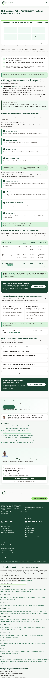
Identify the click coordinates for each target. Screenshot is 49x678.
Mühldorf (41, 651)
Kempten (23, 651)
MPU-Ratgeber (6, 7)
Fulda (27, 611)
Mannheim (2, 637)
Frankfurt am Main (19, 635)
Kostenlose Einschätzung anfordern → (24, 478)
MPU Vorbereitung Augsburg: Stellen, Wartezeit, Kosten (17, 433)
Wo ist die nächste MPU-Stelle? (9, 671)
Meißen (14, 591)
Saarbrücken (9, 637)
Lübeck (30, 605)
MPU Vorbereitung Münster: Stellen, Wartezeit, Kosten (16, 425)
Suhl (31, 661)
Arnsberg (7, 627)
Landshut (29, 651)
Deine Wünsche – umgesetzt (7, 555)
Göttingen (36, 611)
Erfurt (34, 659)
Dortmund (12, 619)
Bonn (16, 627)
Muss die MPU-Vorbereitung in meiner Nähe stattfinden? (16, 351)
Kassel (18, 613)
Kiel (23, 605)
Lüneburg (35, 605)
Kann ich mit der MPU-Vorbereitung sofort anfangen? (15, 373)
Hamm (24, 627)
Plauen (18, 591)
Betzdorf (12, 627)
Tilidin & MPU (28, 526)
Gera (41, 589)
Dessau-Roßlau (19, 589)
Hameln (2, 613)
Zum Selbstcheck (9, 407)
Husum (20, 605)
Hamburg (15, 605)
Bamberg (12, 659)
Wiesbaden (16, 637)
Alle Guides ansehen (23, 407)
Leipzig (9, 591)
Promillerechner (4, 534)
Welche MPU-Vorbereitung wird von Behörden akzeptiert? (17, 360)
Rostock (2, 599)
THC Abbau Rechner (29, 524)
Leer (26, 605)
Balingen (6, 643)
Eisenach (30, 659)
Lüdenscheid (3, 629)
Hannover (7, 613)
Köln (33, 627)
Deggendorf (24, 659)
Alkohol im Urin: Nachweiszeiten (8, 524)
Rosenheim (15, 653)
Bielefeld (9, 611)
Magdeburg (29, 613)
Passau (7, 661)
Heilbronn (21, 643)
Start (2, 7)
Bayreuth (17, 659)
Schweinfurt (20, 661)
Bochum (7, 619)
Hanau (26, 635)
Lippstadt (44, 627)
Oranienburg (31, 597)
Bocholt (2, 619)
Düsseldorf (23, 619)
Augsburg (2, 651)
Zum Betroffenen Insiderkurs (39, 498)
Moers (47, 619)
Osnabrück (18, 621)
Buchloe (8, 651)
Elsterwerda (36, 589)
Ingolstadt (17, 651)
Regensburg (13, 661)
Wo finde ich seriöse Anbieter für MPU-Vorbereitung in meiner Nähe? (19, 355)
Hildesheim (13, 613)
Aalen (1, 643)
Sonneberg (26, 661)
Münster (13, 621)
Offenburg (33, 643)
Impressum (36, 561)
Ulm (19, 653)
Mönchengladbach (5, 621)
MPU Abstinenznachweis (6, 530)
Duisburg (18, 619)
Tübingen (2, 645)
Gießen (31, 611)
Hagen (20, 627)
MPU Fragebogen (29, 532)
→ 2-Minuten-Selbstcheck (13, 332)
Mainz (8, 629)
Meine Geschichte (18, 418)
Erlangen (39, 659)
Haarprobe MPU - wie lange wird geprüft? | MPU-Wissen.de (18, 435)
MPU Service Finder (29, 539)
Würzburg (40, 661)
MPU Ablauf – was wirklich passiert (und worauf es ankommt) (18, 440)
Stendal (45, 613)
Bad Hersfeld (3, 611)
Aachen (2, 627)
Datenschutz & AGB (43, 561)
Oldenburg (41, 605)
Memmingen (35, 651)
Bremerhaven (8, 605)
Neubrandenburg (23, 597)
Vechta (32, 621)
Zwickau (29, 591)
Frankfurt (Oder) (8, 597)
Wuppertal (37, 621)
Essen (28, 619)
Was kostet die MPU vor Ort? (8, 675)
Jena (5, 591)
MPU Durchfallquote (29, 534)
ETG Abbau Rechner (5, 526)
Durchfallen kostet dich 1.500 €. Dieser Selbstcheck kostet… (18, 442)
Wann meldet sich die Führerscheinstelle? (34, 507)
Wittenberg (23, 591)
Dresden (26, 589)
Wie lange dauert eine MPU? (31, 516)
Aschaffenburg (3, 635)
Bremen (2, 605)
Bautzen (2, 589)
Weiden (35, 661)
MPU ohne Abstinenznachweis (7, 532)
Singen (38, 643)
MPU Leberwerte (5, 528)
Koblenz (29, 627)
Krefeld (43, 619)
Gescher (38, 619)
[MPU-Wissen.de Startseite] (7, 3)
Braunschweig (16, 611)
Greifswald (15, 597)
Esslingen (11, 643)
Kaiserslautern (32, 635)
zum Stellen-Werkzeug (26, 580)
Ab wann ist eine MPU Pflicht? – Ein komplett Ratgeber (17, 437)
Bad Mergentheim (4, 659)
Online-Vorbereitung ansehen (35, 384)
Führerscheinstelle (13, 273)
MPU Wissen (33, 205)
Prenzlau (43, 597)
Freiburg (16, 643)
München (2, 653)
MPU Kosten (28, 512)
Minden (34, 613)
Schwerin (7, 599)
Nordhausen (45, 659)
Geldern (33, 619)
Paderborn (39, 613)
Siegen (12, 629)
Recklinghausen (26, 621)
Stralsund (12, 599)
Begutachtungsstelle (18, 86)
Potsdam (38, 597)
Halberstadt (43, 611)
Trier (16, 629)
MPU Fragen (28, 518)
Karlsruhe (27, 643)
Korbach (23, 613)
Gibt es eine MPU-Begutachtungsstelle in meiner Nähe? (16, 347)
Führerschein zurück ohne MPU (32, 537)
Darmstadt (11, 635)
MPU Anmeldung (28, 509)
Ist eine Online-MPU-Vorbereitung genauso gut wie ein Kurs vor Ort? (19, 364)
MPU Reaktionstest (29, 530)
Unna (19, 629)
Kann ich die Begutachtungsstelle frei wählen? (12, 673)
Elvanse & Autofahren (30, 528)
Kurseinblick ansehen (38, 286)
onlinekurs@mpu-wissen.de (7, 552)
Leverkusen (38, 627)
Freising (12, 651)
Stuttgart (43, 643)
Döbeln (31, 589)
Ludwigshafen (39, 635)
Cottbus (13, 589)
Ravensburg (8, 653)
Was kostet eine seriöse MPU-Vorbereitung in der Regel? (16, 368)
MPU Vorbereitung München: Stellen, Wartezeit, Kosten (16, 430)
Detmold (22, 611)
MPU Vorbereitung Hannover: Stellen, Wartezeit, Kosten (17, 428)
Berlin (1, 597)
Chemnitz (7, 589)
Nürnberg (2, 661)
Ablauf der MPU (28, 514)
